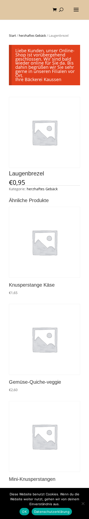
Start (12, 35)
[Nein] (82, 503)
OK (24, 512)
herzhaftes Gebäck (32, 35)
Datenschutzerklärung (51, 512)
